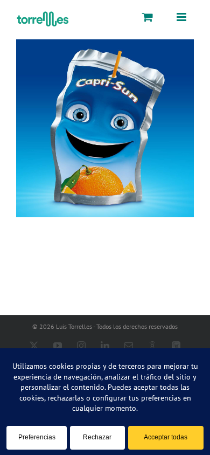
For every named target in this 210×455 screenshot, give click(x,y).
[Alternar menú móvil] (182, 17)
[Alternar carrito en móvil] (147, 17)
